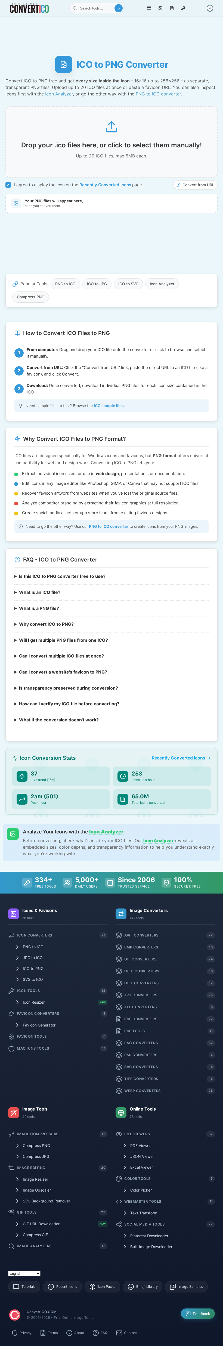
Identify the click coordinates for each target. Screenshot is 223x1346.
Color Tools (168, 1179)
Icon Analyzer (59, 94)
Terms (53, 1333)
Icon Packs (107, 1287)
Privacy (26, 1333)
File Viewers (168, 1134)
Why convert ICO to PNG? (46, 624)
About (79, 1333)
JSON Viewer (142, 1156)
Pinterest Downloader (149, 1235)
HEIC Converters (168, 971)
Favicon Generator (39, 1025)
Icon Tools (61, 991)
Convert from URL (198, 184)
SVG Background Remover (46, 1201)
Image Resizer (35, 1179)
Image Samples (190, 1287)
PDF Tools (168, 1031)
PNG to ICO (65, 283)
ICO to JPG (97, 283)
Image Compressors (61, 1134)
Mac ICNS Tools (61, 1048)
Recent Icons (66, 1287)
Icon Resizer (64, 1002)
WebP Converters (168, 1091)
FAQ (104, 1333)
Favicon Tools (61, 1036)
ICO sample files (109, 405)
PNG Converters (168, 1043)
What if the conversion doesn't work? (59, 719)
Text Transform (143, 1213)
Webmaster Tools (168, 1201)
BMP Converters (168, 947)
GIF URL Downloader (64, 1223)
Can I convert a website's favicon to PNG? (63, 672)
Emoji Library (147, 1287)
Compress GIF (35, 1234)
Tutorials (28, 1287)
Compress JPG (36, 1156)
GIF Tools (61, 1212)
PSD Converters (168, 1055)
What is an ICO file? (39, 592)
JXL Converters (168, 1007)
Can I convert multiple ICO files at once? (61, 656)
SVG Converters (168, 1067)
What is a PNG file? (39, 608)
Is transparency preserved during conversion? (68, 687)
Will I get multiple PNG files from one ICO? (63, 640)
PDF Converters (168, 1019)
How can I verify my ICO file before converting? (69, 703)
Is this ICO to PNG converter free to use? (62, 576)
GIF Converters (168, 959)
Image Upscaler (37, 1190)
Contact (130, 1333)
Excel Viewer (141, 1167)
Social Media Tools (168, 1224)
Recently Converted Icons (105, 184)
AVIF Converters (168, 935)
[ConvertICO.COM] (14, 1315)
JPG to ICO (33, 957)
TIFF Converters (168, 1079)
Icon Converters (61, 935)
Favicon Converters (61, 1014)
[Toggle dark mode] (210, 8)
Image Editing (61, 1168)
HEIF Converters (168, 983)
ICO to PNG (33, 968)
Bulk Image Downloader (151, 1246)
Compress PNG (30, 296)
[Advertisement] (111, 34)
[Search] (118, 8)
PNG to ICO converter (158, 94)
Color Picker (141, 1190)
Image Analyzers (61, 1246)
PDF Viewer (140, 1145)
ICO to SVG (128, 283)
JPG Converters (168, 995)
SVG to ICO (33, 979)
